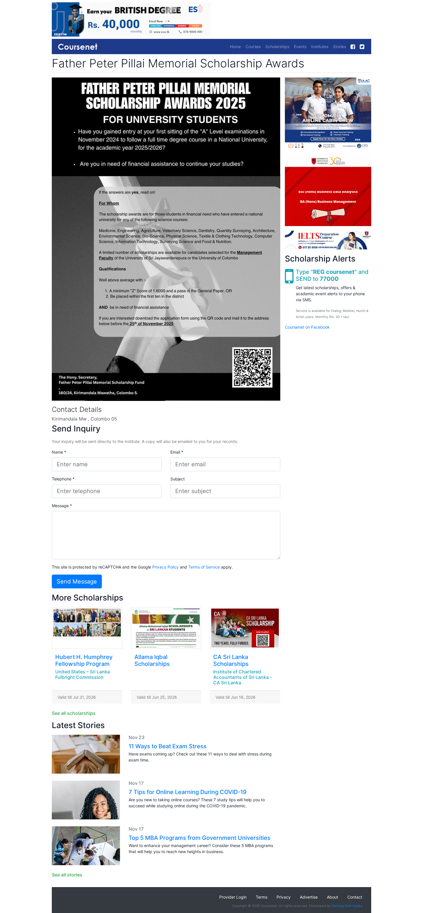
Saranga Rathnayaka (346, 906)
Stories (339, 46)
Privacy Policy (165, 567)
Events (300, 46)
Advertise (309, 897)
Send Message (77, 581)
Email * (176, 452)
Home (235, 46)
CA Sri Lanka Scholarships (231, 660)
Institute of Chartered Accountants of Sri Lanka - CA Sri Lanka (242, 677)
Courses (253, 46)
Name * (59, 452)
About (332, 897)
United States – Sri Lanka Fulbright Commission (82, 674)
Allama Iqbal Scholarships (152, 660)
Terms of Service (204, 567)
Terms (261, 897)
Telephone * (63, 478)
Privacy (284, 897)
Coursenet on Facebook (307, 326)
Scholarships (277, 46)
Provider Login (233, 897)
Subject (177, 478)
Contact (354, 897)
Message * (62, 505)
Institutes (319, 46)
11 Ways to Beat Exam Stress (168, 746)
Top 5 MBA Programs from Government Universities (199, 837)
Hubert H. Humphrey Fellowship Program (84, 660)
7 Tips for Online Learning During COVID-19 (188, 792)
